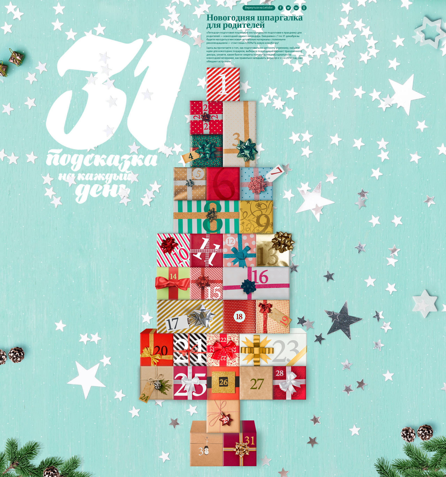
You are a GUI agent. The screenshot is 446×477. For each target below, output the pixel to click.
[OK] (304, 7)
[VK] (296, 7)
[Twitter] (288, 7)
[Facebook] (280, 7)
